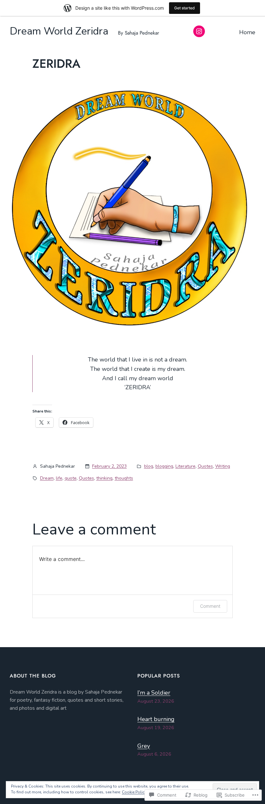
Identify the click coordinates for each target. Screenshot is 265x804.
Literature (185, 466)
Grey (143, 746)
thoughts (124, 478)
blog (148, 466)
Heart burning (156, 719)
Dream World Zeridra (59, 31)
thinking (104, 478)
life (59, 478)
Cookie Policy (134, 792)
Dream (47, 478)
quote (71, 478)
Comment (210, 606)
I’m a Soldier (153, 693)
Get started (184, 7)
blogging (164, 466)
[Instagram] (199, 31)
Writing (222, 466)
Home (247, 32)
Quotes (205, 466)
